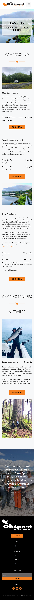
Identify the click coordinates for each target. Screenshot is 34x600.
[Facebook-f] (13, 588)
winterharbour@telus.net (9, 247)
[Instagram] (17, 588)
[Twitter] (20, 588)
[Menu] (28, 4)
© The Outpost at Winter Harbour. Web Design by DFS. (17, 595)
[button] (2, 481)
